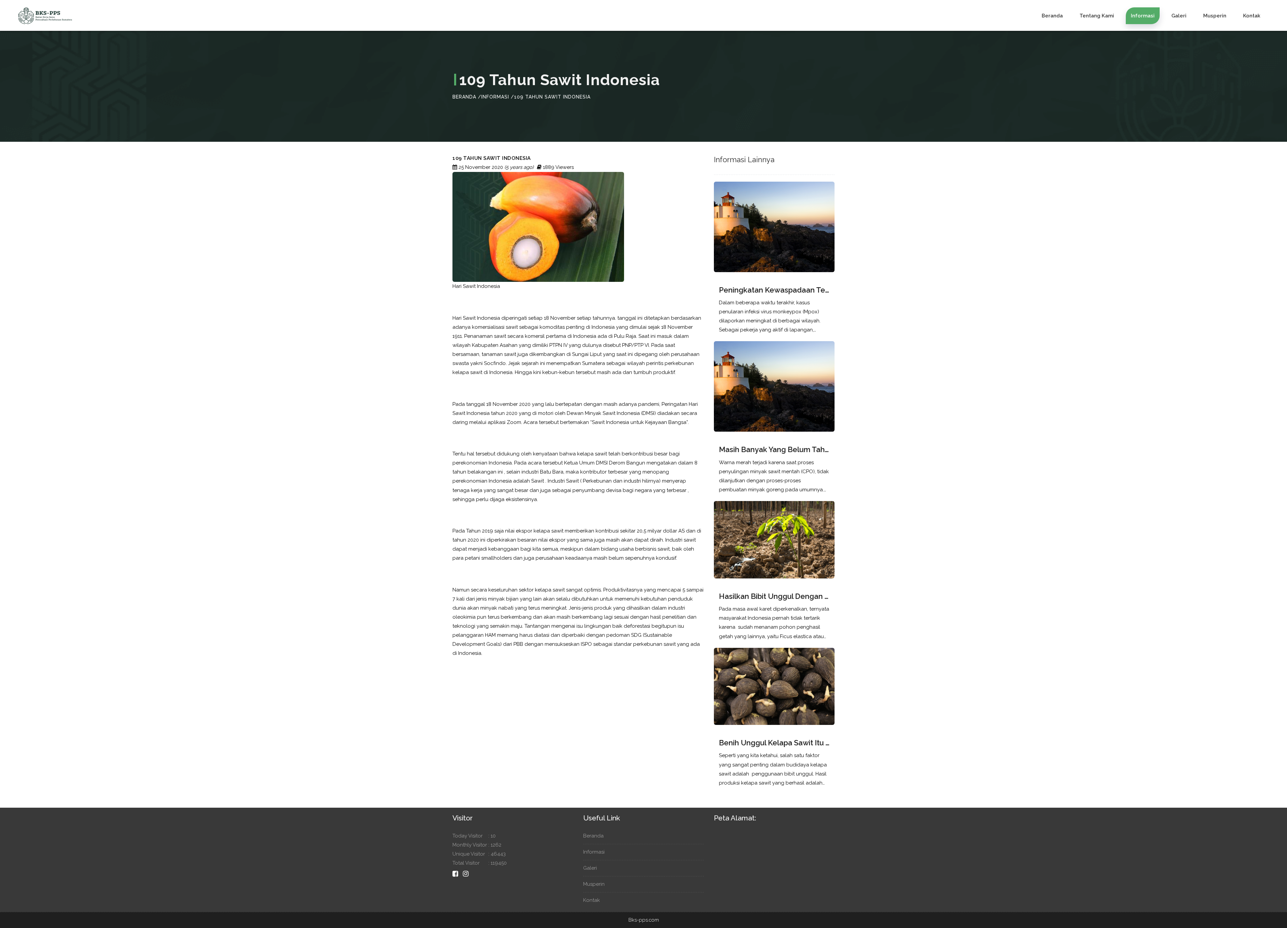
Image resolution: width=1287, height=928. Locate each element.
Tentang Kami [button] (1097, 16)
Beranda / (466, 97)
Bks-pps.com (643, 920)
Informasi (1143, 16)
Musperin (1214, 16)
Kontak (1251, 16)
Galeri (1178, 16)
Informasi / (497, 97)
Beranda (1052, 16)
